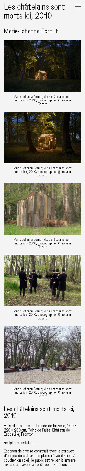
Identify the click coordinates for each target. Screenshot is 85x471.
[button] (78, 8)
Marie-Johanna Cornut (31, 31)
